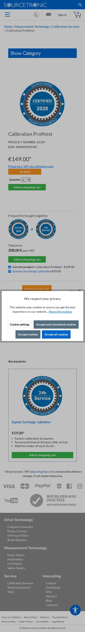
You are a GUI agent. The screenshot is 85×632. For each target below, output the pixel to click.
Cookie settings (20, 324)
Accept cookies (28, 334)
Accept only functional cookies (56, 324)
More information (60, 311)
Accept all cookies (56, 334)
